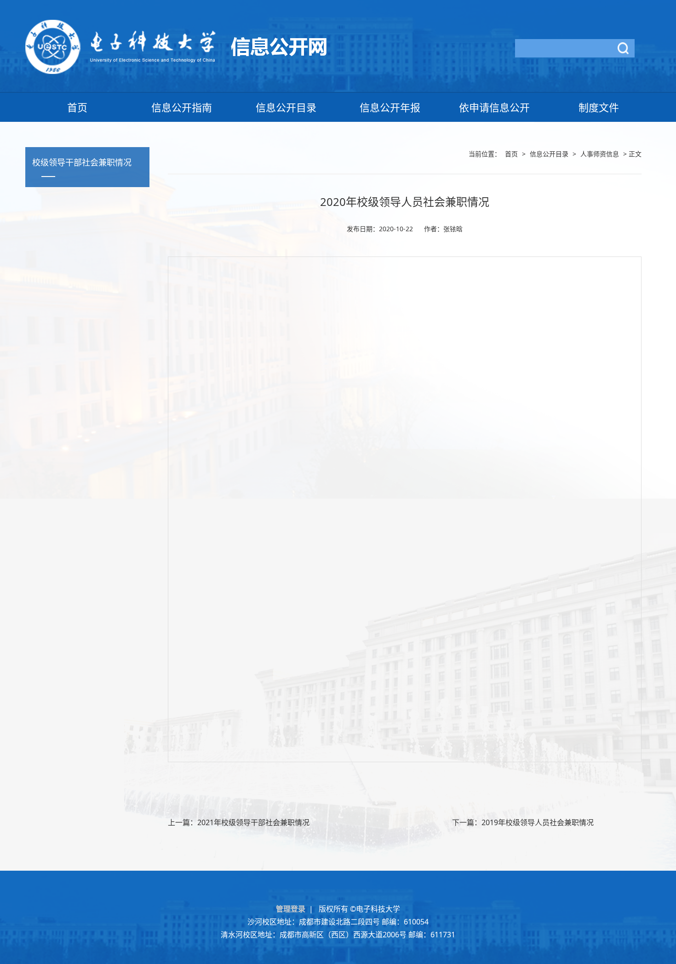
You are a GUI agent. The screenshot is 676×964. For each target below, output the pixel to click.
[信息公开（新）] (176, 46)
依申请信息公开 (494, 107)
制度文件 (599, 107)
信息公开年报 (390, 107)
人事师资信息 (599, 153)
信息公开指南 (181, 107)
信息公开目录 (286, 107)
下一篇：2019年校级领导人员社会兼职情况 (523, 822)
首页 (77, 107)
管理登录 (292, 909)
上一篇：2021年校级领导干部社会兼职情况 (238, 822)
